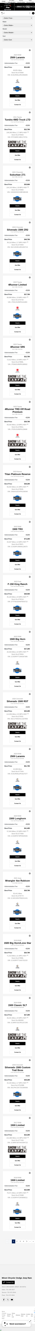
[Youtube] (12, 1300)
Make (4, 22)
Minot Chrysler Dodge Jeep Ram (4, 1315)
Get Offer (17, 100)
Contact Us (17, 104)
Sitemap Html (23, 1315)
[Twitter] (8, 1300)
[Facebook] (4, 1300)
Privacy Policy (9, 1315)
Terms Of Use (13, 1315)
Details (17, 96)
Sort (4, 36)
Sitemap (18, 1315)
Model (5, 29)
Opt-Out (32, 1315)
